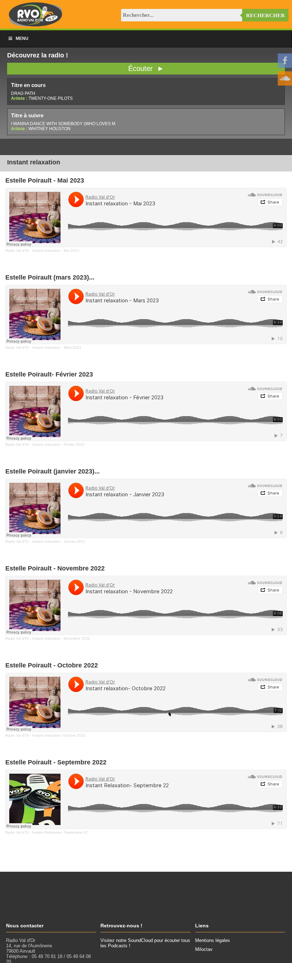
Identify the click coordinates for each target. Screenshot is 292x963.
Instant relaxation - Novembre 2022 (61, 638)
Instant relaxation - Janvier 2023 (58, 541)
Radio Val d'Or (17, 250)
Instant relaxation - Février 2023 (58, 444)
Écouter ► (146, 68)
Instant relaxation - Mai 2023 (55, 250)
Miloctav (204, 949)
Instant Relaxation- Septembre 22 (60, 832)
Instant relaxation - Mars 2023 (56, 347)
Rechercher (265, 15)
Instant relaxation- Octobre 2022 (58, 735)
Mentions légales (212, 940)
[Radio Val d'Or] (35, 25)
